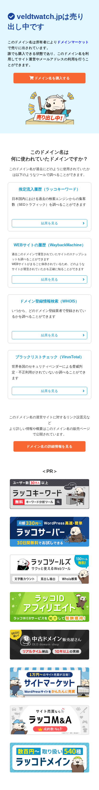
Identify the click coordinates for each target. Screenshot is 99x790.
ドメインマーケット (73, 42)
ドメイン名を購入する (52, 78)
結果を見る (49, 223)
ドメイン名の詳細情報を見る (49, 446)
